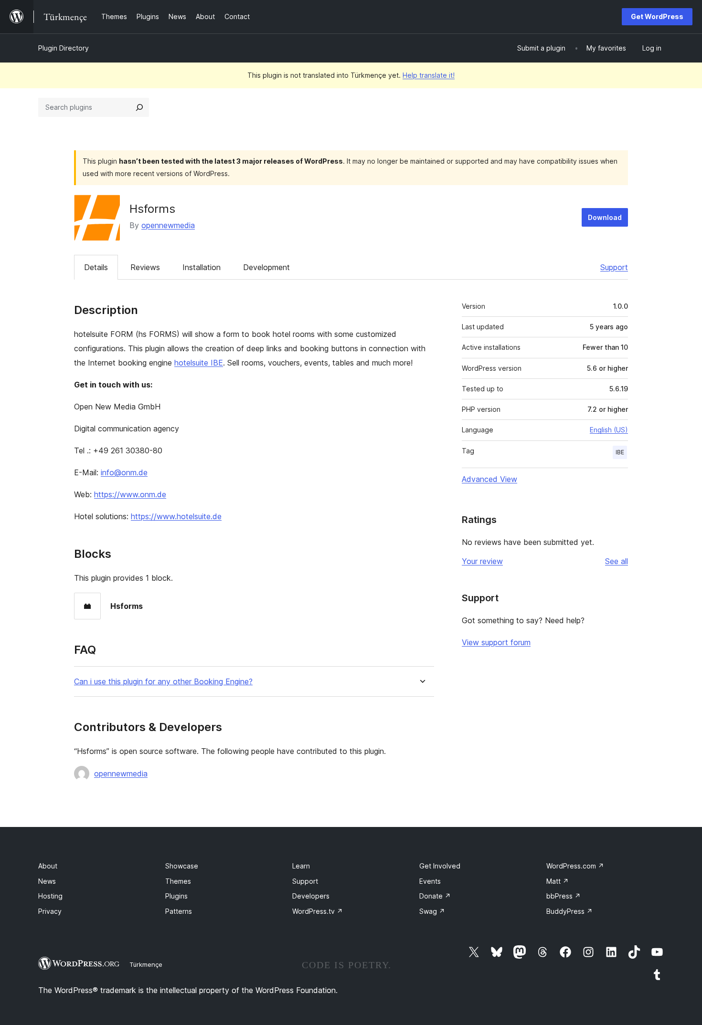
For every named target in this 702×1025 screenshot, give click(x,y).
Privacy (50, 911)
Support (614, 267)
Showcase (181, 866)
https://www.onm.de (130, 494)
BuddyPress (569, 911)
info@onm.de (124, 472)
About (47, 866)
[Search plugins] (139, 107)
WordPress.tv (317, 911)
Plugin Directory (63, 48)
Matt (557, 881)
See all (616, 561)
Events (430, 881)
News (47, 881)
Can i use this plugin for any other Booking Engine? (163, 681)
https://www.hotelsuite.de (176, 516)
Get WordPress (657, 16)
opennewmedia (168, 225)
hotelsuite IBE (198, 362)
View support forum (496, 642)
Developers (311, 896)
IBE (620, 452)
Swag (432, 911)
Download (605, 217)
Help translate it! (429, 75)
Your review (482, 561)
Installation (201, 267)
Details (96, 267)
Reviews (145, 267)
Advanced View (489, 479)
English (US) (609, 430)
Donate (435, 896)
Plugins (176, 896)
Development (266, 267)
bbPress (563, 896)
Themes (178, 881)
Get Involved (439, 866)
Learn (301, 866)
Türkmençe (145, 964)
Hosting (50, 896)
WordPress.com (575, 866)
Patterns (178, 911)
